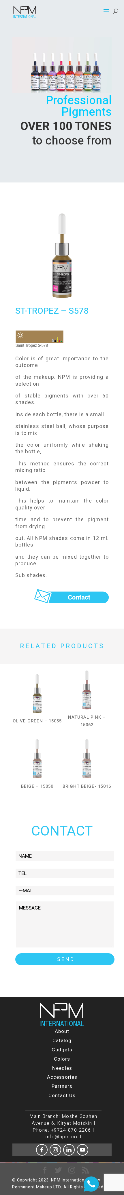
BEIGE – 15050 (37, 786)
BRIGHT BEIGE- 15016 (87, 786)
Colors (62, 1059)
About (62, 1031)
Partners (62, 1086)
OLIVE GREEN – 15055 (37, 721)
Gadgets (62, 1049)
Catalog (62, 1040)
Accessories (62, 1077)
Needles (62, 1068)
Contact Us (62, 1095)
